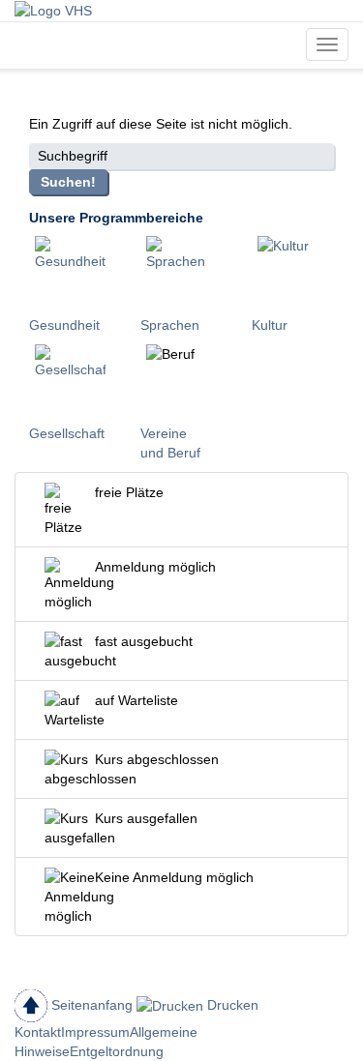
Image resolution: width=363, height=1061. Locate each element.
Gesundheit (64, 325)
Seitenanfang (90, 1005)
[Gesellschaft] (70, 379)
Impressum (95, 1032)
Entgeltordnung (117, 1051)
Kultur (269, 325)
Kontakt (38, 1032)
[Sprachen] (181, 271)
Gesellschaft (67, 433)
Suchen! (68, 182)
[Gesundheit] (70, 271)
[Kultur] (292, 271)
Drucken (230, 1005)
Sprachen (169, 325)
